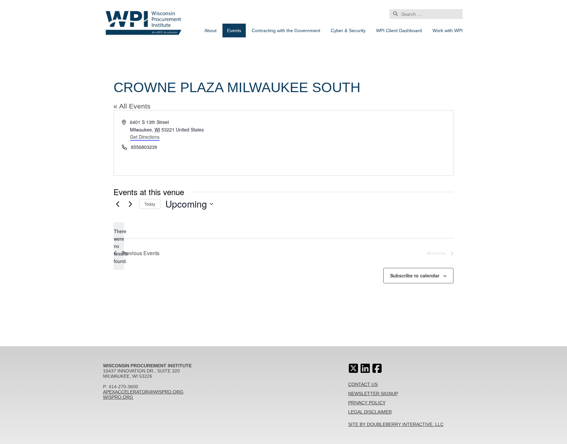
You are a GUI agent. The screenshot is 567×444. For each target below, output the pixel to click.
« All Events (132, 106)
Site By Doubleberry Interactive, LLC (396, 424)
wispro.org (118, 397)
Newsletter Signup (373, 393)
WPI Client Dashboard (399, 30)
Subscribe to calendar (414, 275)
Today (149, 204)
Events (234, 30)
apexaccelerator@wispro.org (143, 391)
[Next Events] (130, 204)
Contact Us (363, 384)
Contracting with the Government (286, 30)
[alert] (119, 246)
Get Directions (144, 136)
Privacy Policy (367, 402)
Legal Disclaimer (370, 411)
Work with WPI (447, 30)
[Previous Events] (117, 204)
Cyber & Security (348, 30)
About (210, 30)
